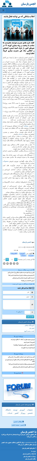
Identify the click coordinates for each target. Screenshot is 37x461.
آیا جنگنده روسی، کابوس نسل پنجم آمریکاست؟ (23, 345)
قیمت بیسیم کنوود (29, 331)
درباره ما (33, 451)
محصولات (6, 161)
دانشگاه (8, 410)
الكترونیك (14, 253)
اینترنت (31, 255)
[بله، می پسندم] (15, 259)
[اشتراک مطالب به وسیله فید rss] (4, 263)
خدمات (20, 134)
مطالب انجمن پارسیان (30, 459)
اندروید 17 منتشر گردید (29, 342)
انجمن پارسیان (28, 4)
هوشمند (32, 70)
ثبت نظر (29, 316)
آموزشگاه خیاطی (29, 325)
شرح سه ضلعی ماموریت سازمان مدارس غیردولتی (23, 278)
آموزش (22, 253)
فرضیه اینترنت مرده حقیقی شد (27, 348)
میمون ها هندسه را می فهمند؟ (27, 280)
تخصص (30, 413)
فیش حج (31, 328)
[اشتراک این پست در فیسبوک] (14, 263)
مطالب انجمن (18, 421)
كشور (16, 413)
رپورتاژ (23, 413)
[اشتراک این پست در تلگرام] (17, 263)
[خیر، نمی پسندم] (7, 259)
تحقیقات (30, 410)
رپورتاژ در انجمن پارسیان (29, 456)
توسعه (15, 410)
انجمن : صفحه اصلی (18, 425)
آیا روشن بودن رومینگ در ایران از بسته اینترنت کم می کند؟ (21, 275)
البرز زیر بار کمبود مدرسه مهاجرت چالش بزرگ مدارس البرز (21, 272)
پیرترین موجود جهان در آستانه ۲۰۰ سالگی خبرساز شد (22, 339)
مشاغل (26, 126)
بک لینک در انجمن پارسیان (29, 454)
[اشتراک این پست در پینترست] (7, 263)
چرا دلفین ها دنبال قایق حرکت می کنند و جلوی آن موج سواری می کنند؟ (19, 360)
